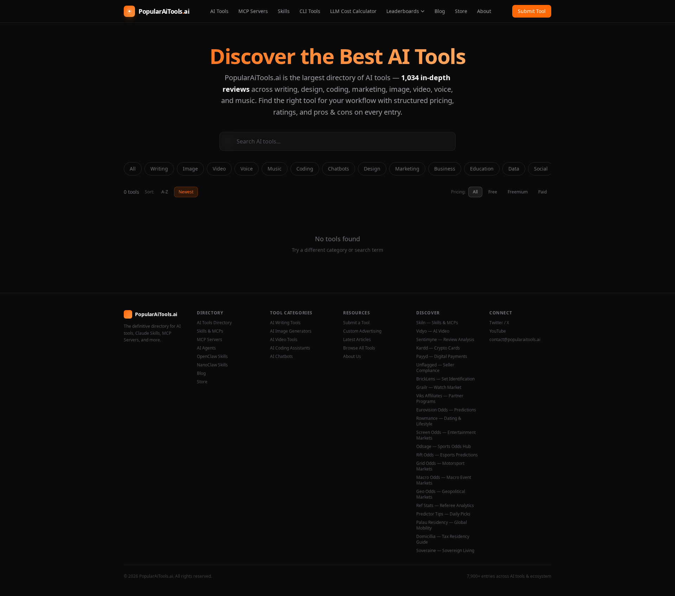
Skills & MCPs (210, 331)
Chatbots (338, 168)
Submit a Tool (356, 323)
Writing (159, 168)
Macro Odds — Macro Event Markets (443, 480)
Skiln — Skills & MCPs (437, 323)
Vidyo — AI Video (432, 331)
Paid (542, 192)
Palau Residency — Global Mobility (441, 525)
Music (275, 168)
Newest (186, 192)
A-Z (164, 192)
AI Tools (219, 11)
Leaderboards (402, 11)
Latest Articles (357, 339)
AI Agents (206, 348)
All (133, 168)
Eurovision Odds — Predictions (446, 410)
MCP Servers (253, 11)
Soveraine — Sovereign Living (445, 550)
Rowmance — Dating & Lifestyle (438, 421)
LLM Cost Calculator (353, 11)
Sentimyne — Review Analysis (445, 339)
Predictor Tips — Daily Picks (443, 514)
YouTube (497, 331)
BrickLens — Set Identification (445, 379)
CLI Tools (310, 11)
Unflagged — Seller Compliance (435, 367)
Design (372, 168)
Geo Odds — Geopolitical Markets (440, 494)
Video (219, 168)
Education (482, 168)
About (484, 11)
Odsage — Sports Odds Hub (443, 446)
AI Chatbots (281, 356)
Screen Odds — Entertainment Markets (446, 435)
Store (461, 11)
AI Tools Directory (214, 323)
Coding (304, 168)
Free (492, 192)
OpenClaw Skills (212, 356)
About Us (352, 356)
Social (541, 168)
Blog (440, 11)
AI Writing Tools (285, 323)
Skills (284, 11)
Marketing (407, 168)
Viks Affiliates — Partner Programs (439, 398)
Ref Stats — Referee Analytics (445, 505)
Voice (246, 168)
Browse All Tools (359, 348)
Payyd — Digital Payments (441, 356)
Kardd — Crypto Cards (438, 348)
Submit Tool (532, 11)
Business (444, 168)
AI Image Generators (290, 331)
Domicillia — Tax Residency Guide (442, 539)
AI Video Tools (283, 339)
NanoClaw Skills (212, 365)
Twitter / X (499, 323)
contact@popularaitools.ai (514, 339)
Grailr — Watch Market (438, 387)
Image (190, 168)
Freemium (518, 192)
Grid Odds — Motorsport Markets (440, 466)
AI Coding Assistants (290, 348)
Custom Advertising (362, 331)
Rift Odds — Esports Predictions (447, 455)
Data (513, 168)
